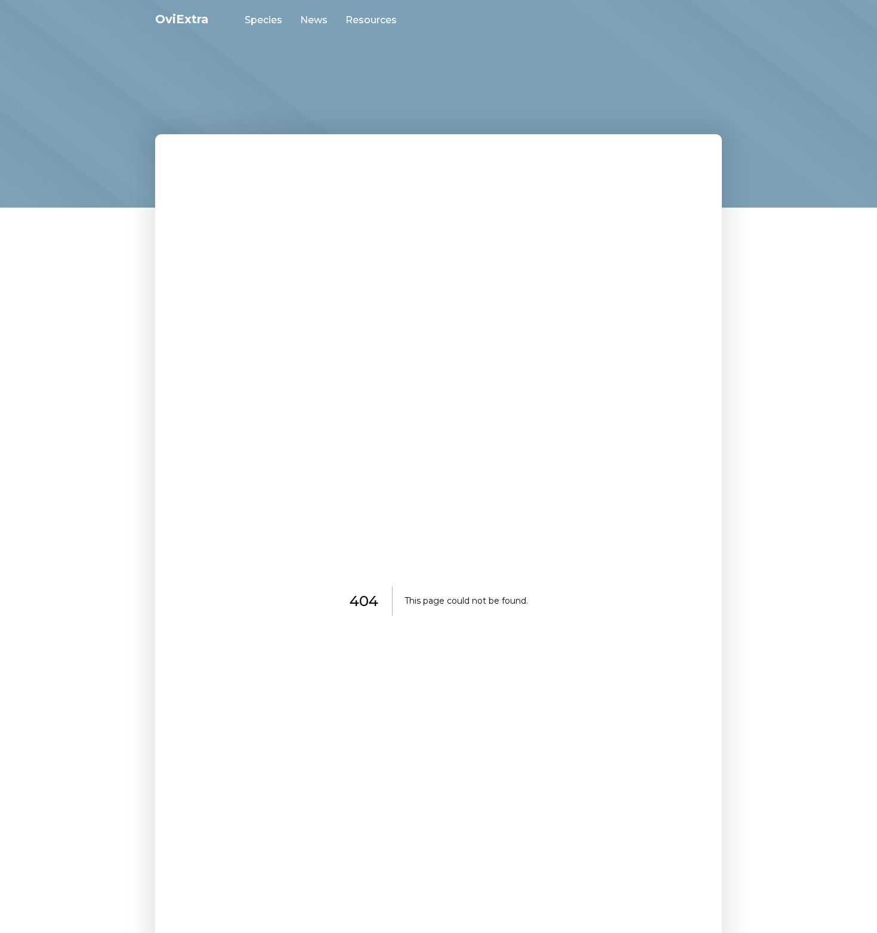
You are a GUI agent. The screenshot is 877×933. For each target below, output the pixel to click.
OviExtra (182, 19)
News (314, 20)
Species (263, 20)
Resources (371, 20)
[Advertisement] (438, 68)
